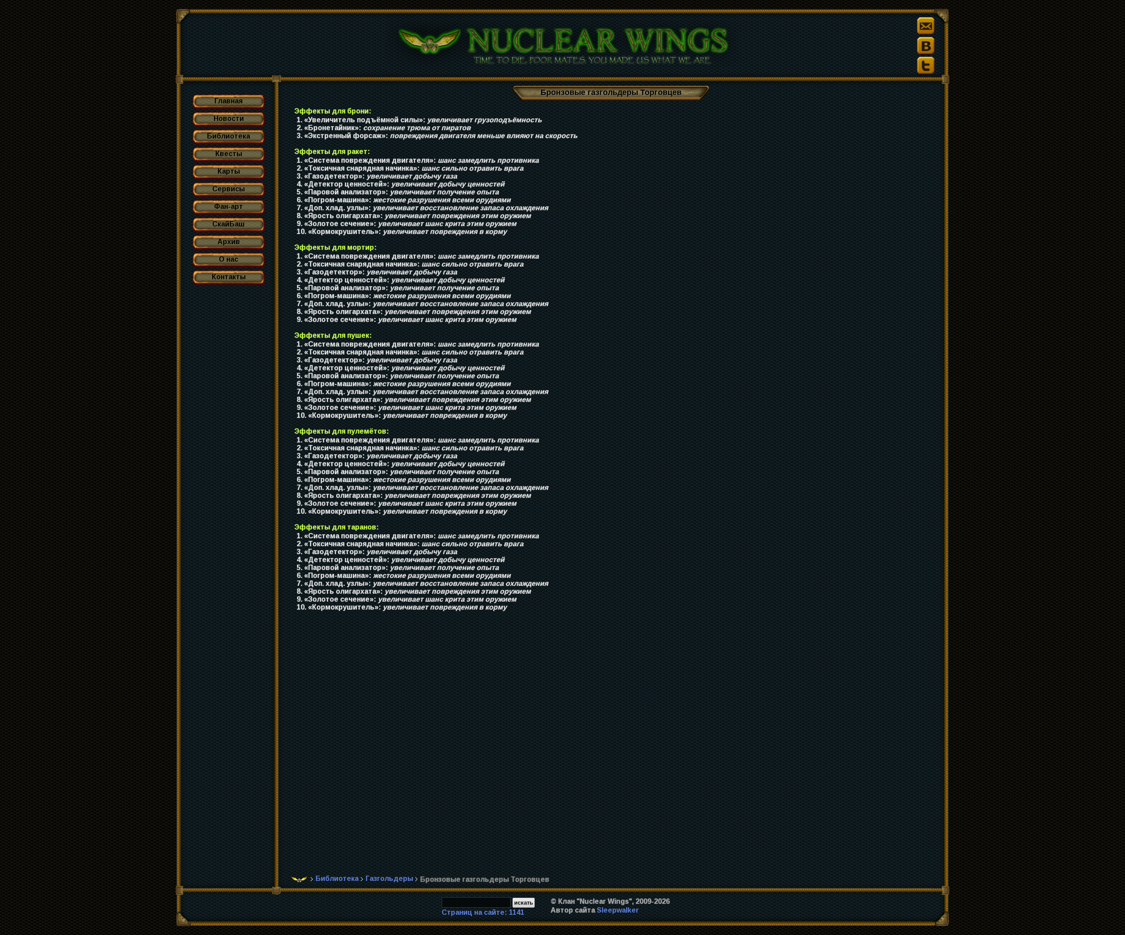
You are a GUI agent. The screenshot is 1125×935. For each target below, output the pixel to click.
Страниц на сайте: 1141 (483, 912)
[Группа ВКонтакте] (926, 46)
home (299, 879)
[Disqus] (614, 748)
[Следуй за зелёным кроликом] (926, 65)
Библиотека (337, 878)
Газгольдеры (389, 878)
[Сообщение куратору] (926, 26)
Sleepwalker (618, 910)
